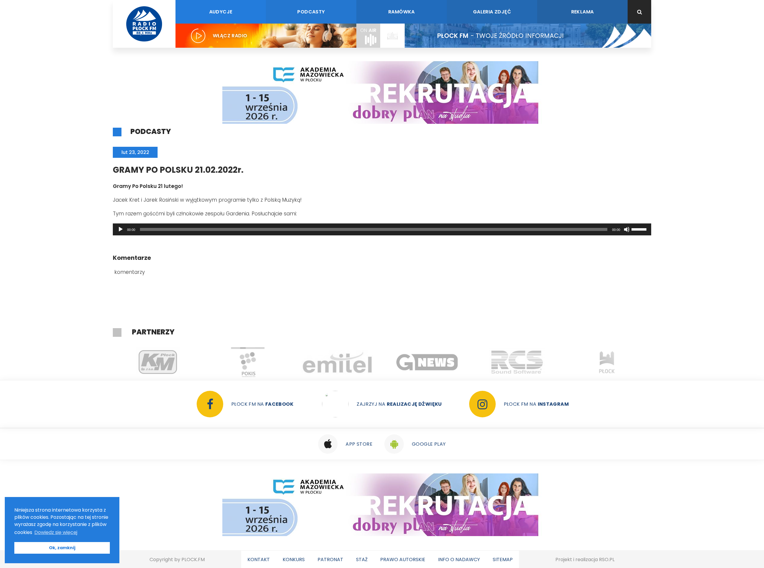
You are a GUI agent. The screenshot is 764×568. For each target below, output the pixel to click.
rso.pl (606, 559)
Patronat (330, 559)
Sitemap (503, 559)
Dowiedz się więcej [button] (55, 532)
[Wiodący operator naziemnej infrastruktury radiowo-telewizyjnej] (337, 362)
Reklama (582, 11)
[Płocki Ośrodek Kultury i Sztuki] (247, 362)
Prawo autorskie (402, 559)
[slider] (639, 228)
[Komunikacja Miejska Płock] (158, 362)
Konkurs (294, 559)
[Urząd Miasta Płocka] (607, 362)
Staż (362, 559)
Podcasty (311, 11)
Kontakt (258, 559)
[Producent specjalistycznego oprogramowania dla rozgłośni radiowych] (427, 362)
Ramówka (401, 11)
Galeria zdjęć (492, 11)
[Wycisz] (627, 229)
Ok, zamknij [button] (62, 548)
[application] (382, 229)
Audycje (220, 11)
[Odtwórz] (121, 229)
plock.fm (193, 559)
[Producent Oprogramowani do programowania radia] (517, 362)
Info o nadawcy (459, 559)
